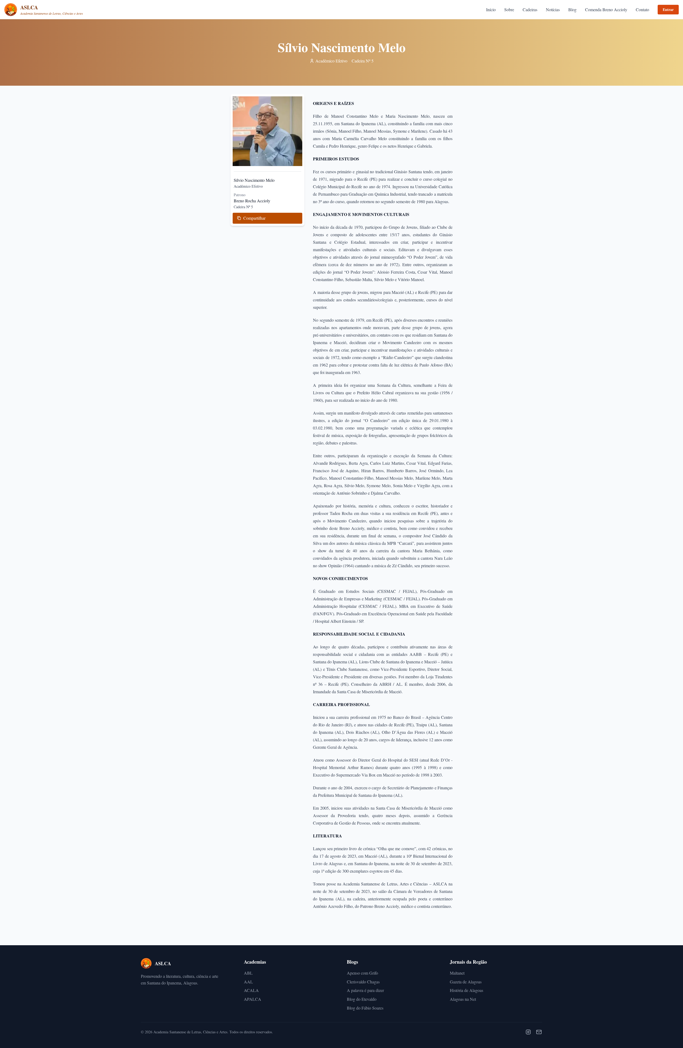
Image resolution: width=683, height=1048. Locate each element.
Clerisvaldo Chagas (363, 981)
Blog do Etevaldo (361, 999)
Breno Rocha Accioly (252, 200)
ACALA (251, 990)
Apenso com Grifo (362, 973)
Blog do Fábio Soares (365, 1008)
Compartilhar (254, 218)
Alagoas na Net (463, 999)
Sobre (509, 9)
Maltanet (457, 973)
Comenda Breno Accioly (606, 9)
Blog (572, 9)
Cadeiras (530, 9)
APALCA (252, 999)
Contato (642, 9)
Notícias (553, 9)
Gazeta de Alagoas (466, 981)
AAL (248, 981)
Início (491, 9)
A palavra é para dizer (365, 990)
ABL (248, 973)
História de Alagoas (466, 990)
